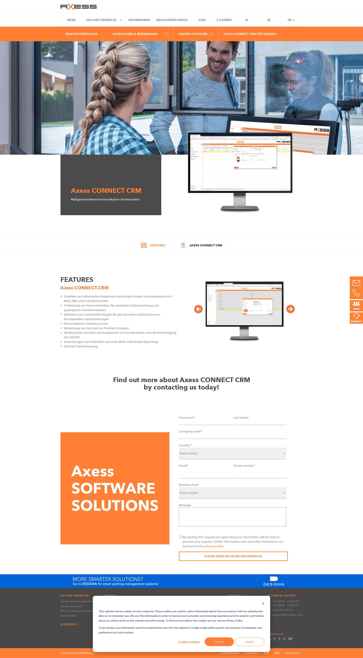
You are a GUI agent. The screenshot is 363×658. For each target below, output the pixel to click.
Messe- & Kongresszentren (76, 611)
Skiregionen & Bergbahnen (77, 601)
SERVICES (109, 595)
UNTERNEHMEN (139, 20)
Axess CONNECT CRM (206, 245)
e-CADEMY (224, 20)
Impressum (251, 653)
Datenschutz (292, 653)
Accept (219, 641)
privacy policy (213, 546)
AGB (266, 653)
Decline (249, 641)
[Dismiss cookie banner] (263, 604)
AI (246, 20)
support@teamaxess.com (287, 614)
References (69, 624)
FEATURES (157, 245)
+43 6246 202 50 (282, 610)
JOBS (202, 20)
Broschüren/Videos (172, 20)
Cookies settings (189, 641)
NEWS (71, 20)
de (290, 20)
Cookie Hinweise (229, 653)
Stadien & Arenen (71, 606)
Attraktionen (68, 615)
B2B (277, 653)
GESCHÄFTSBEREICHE (101, 20)
